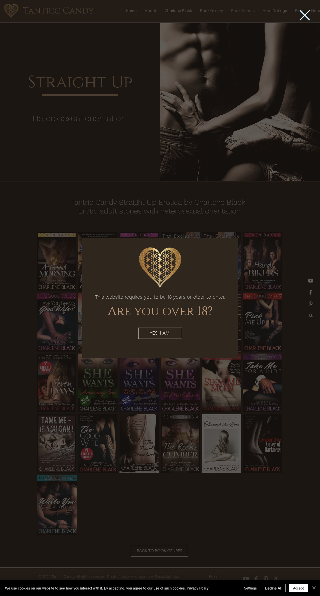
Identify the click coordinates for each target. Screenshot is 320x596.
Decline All (273, 588)
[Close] (314, 588)
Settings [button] (250, 588)
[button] (305, 15)
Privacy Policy (197, 588)
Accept (298, 588)
